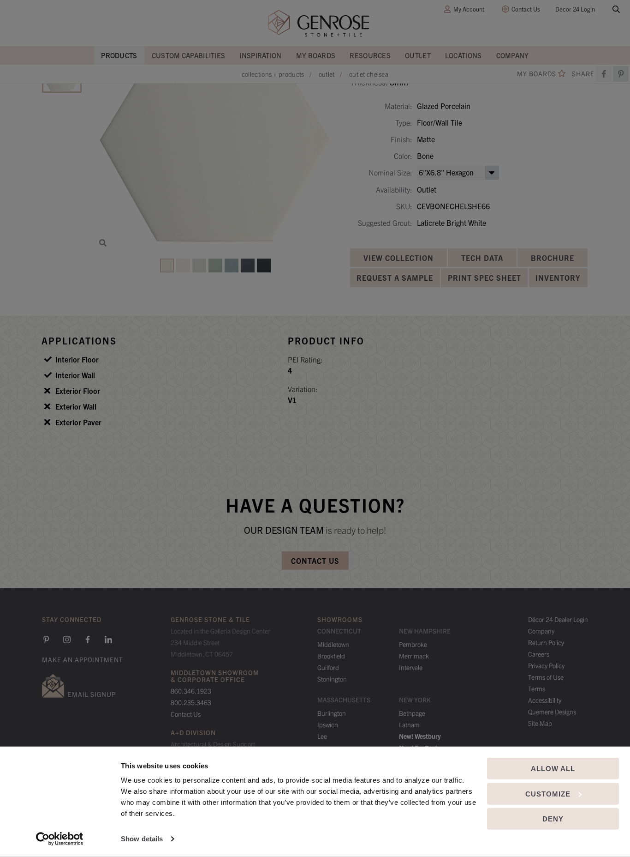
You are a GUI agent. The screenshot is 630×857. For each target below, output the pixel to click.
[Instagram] (67, 639)
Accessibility (544, 700)
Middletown (333, 644)
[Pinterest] (46, 639)
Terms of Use (546, 677)
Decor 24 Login (575, 9)
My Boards (316, 55)
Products (119, 55)
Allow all (553, 769)
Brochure (552, 257)
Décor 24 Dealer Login (558, 619)
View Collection (398, 257)
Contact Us (525, 9)
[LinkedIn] (108, 639)
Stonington (332, 679)
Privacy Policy (546, 665)
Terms (536, 688)
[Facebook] (604, 74)
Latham (409, 724)
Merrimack (414, 656)
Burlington (331, 713)
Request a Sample (395, 277)
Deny (553, 819)
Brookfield (331, 656)
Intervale (410, 667)
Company (512, 55)
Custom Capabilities (189, 55)
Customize (548, 793)
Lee (322, 736)
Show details (142, 839)
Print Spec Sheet (484, 277)
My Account (468, 9)
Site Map (540, 723)
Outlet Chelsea (368, 74)
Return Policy (546, 642)
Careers (538, 654)
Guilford (328, 667)
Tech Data (482, 257)
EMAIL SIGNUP (92, 694)
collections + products (273, 74)
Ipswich (327, 724)
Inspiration (260, 55)
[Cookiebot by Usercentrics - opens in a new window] (59, 839)
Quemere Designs (552, 711)
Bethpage (412, 713)
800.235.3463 (191, 702)
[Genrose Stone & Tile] (318, 23)
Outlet (418, 55)
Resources (370, 55)
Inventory (558, 277)
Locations (463, 55)
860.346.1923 (191, 691)
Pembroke (413, 644)
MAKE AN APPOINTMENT (82, 659)
